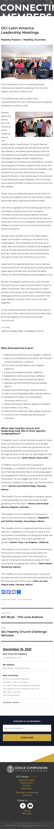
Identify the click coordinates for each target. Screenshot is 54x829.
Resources (27, 814)
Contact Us (27, 795)
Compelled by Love (12, 658)
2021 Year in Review (12, 692)
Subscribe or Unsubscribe (27, 793)
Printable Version (11, 702)
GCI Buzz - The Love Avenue (16, 682)
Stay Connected (24, 599)
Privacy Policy (26, 783)
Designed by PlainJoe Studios (27, 823)
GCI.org (27, 811)
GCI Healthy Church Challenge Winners (21, 689)
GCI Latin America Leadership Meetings (21, 685)
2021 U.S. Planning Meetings (16, 679)
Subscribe (27, 737)
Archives (26, 786)
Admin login (26, 788)
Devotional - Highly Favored (16, 668)
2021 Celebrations (11, 695)
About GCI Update (26, 780)
